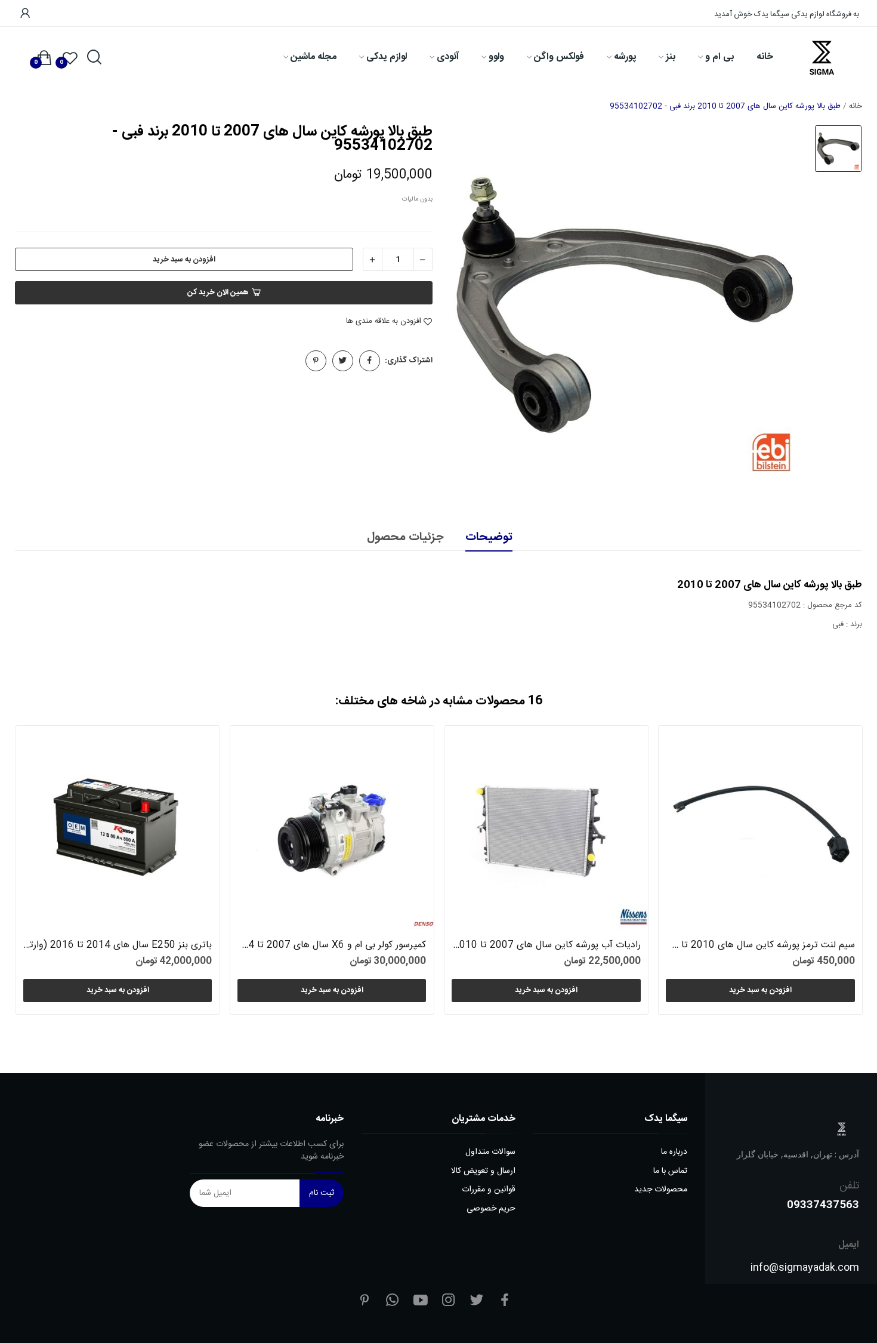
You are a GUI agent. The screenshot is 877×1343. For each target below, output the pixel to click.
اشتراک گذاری (369, 360)
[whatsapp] (392, 1301)
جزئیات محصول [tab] (405, 538)
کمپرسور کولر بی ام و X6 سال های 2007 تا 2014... (331, 945)
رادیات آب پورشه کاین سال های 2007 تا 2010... (546, 945)
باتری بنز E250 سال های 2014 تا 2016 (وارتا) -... (117, 945)
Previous (43, 872)
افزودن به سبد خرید (184, 259)
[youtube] (420, 1301)
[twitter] (477, 1301)
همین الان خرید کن (218, 292)
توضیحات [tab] (488, 538)
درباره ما (674, 1152)
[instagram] (448, 1301)
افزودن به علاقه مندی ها (383, 321)
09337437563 (823, 1204)
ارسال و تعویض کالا (483, 1171)
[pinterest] (364, 1301)
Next (833, 872)
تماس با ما (670, 1171)
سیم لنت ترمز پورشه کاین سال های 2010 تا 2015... (760, 945)
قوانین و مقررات (488, 1190)
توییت (342, 360)
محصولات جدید (660, 1190)
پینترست (315, 360)
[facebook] (505, 1301)
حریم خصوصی (491, 1209)
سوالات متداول (490, 1152)
